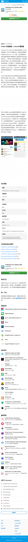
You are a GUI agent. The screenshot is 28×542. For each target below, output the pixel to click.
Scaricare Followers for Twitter (8, 251)
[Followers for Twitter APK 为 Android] (2, 10)
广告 (2, 525)
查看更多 (14, 512)
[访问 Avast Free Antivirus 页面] (14, 15)
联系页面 (18, 298)
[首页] (1, 5)
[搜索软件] (23, 1)
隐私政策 (17, 525)
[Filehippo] (5, 1)
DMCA (16, 531)
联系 (2, 523)
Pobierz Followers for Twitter (8, 249)
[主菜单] (26, 1)
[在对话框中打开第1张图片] (20, 146)
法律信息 (17, 528)
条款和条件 (17, 520)
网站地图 (3, 528)
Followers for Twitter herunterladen (9, 254)
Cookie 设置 (17, 533)
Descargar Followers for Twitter (8, 256)
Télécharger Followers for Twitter (9, 258)
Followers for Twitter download (8, 247)
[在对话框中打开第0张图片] (7, 146)
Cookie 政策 (17, 523)
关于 (2, 520)
